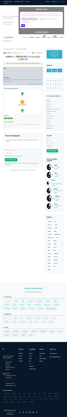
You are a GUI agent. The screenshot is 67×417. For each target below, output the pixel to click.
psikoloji (14, 396)
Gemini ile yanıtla (43, 19)
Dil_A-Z (31, 399)
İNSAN (49, 256)
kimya (11, 49)
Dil (23, 301)
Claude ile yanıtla (52, 19)
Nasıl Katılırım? (43, 358)
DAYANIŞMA (57, 234)
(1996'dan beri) (10, 20)
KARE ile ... (48, 121)
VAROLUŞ (56, 256)
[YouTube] (30, 412)
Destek (41, 361)
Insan (16, 399)
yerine (21, 318)
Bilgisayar (47, 304)
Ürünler (23, 308)
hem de (43, 321)
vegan (24, 393)
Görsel (6, 3)
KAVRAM (56, 253)
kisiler (5, 399)
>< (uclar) (54, 318)
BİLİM (56, 228)
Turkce (34, 393)
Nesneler (7, 308)
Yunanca (15, 335)
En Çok (49, 70)
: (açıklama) (22, 321)
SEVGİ (49, 260)
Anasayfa (25, 37)
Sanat (15, 304)
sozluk (44, 393)
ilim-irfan (6, 401)
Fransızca (25, 331)
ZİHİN (55, 244)
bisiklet (51, 399)
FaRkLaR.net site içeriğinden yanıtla (29, 19)
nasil (44, 396)
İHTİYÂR (49, 234)
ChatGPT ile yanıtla (26, 22)
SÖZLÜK (50, 225)
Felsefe (7, 304)
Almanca (16, 331)
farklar (46, 399)
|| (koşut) (6, 321)
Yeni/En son (55, 37)
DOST (49, 240)
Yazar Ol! (21, 356)
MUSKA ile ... (49, 123)
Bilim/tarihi (12, 401)
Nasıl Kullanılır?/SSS (19, 1)
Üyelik (61, 37)
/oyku (55, 204)
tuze (29, 393)
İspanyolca (43, 331)
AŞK (54, 266)
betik (19, 401)
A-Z (60, 70)
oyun (25, 396)
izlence (10, 399)
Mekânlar (57, 304)
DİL (55, 221)
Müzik (22, 304)
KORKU (55, 240)
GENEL (55, 231)
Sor (23, 25)
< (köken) (29, 318)
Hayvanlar (40, 301)
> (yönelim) (37, 318)
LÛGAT (56, 225)
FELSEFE (50, 228)
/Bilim (55, 165)
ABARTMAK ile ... (50, 128)
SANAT (49, 231)
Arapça (52, 331)
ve (9, 318)
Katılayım (32, 37)
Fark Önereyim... (54, 54)
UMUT (49, 247)
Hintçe (23, 335)
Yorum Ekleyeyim (10, 159)
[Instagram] (26, 412)
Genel (15, 308)
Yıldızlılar (31, 366)
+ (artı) (30, 321)
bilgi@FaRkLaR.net (8, 1)
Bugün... (48, 1)
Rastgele (54, 71)
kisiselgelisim (56, 396)
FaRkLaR (50, 221)
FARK (49, 250)
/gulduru (57, 196)
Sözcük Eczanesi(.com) (8, 352)
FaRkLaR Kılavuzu (30, 84)
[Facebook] (23, 412)
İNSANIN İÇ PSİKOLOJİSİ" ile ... (53, 109)
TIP (9, 396)
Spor (30, 304)
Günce (48, 37)
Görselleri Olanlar (52, 308)
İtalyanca (34, 331)
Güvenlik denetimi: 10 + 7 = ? (11, 150)
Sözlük (43, 37)
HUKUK (55, 247)
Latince (7, 335)
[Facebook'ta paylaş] (41, 53)
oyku (29, 396)
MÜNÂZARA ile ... (50, 125)
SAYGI (49, 266)
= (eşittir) (14, 321)
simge (49, 393)
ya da (37, 321)
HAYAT (49, 269)
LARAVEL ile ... (49, 106)
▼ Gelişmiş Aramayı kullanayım (41, 32)
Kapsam (28, 1)
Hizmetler (32, 308)
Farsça (60, 331)
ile (5, 318)
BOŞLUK (56, 263)
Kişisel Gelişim (32, 368)
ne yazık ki (51, 321)
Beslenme (38, 304)
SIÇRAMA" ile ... (49, 118)
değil (15, 318)
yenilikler (13, 393)
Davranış (31, 301)
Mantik (49, 396)
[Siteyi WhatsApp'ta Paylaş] (37, 412)
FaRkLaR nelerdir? (52, 150)
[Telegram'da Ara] (33, 412)
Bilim (55, 301)
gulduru (21, 399)
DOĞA (54, 250)
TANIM (49, 263)
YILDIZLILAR (6, 393)
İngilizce (7, 331)
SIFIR (57, 237)
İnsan (16, 301)
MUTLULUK (50, 237)
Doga (26, 399)
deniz (41, 399)
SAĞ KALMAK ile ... (50, 116)
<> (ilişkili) (46, 318)
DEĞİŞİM (55, 260)
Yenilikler (21, 361)
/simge (55, 188)
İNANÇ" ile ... (49, 104)
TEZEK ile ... (49, 113)
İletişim (20, 358)
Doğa (48, 301)
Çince (31, 335)
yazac (19, 393)
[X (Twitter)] (20, 412)
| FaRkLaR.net (10, 412)
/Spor (55, 173)
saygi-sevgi (56, 393)
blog (20, 396)
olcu (40, 396)
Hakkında (21, 353)
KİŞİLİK (49, 253)
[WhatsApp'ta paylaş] (35, 53)
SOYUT (49, 244)
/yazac (53, 180)
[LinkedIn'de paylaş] (39, 53)
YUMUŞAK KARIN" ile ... (51, 111)
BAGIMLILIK (31, 401)
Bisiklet (41, 308)
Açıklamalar (42, 353)
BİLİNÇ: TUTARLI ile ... (49, 100)
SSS (40, 356)
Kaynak (38, 37)
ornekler (34, 396)
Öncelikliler (8, 301)
